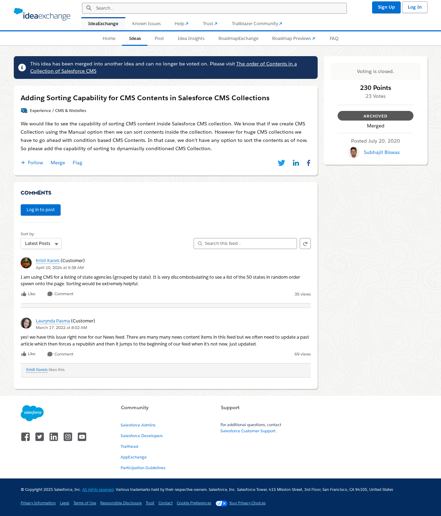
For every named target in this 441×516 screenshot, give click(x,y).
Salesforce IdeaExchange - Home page (42, 14)
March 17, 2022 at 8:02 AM (61, 327)
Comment (63, 294)
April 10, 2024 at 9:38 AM (60, 267)
